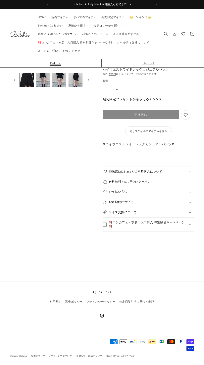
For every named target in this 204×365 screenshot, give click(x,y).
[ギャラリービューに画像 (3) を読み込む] (59, 80)
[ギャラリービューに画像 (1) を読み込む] (27, 80)
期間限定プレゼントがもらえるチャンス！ (134, 99)
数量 (105, 80)
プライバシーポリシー (101, 301)
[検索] (165, 33)
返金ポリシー (74, 301)
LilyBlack (148, 63)
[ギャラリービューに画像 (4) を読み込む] (75, 80)
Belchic (55, 63)
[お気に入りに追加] (185, 115)
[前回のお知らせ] (47, 4)
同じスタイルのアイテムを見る (148, 131)
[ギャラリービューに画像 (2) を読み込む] (43, 80)
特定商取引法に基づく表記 (136, 301)
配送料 (112, 73)
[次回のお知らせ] (156, 4)
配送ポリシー (95, 355)
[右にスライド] (88, 80)
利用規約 (55, 301)
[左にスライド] (14, 80)
